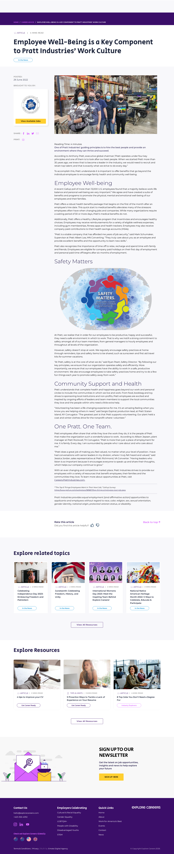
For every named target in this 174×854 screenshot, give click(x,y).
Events (102, 826)
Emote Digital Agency (58, 848)
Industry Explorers (129, 705)
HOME (16, 22)
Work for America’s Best (110, 821)
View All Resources (87, 625)
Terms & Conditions (22, 848)
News (101, 834)
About (101, 817)
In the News (23, 60)
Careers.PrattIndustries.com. (69, 480)
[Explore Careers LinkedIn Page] (23, 825)
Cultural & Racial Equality (69, 812)
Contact (102, 830)
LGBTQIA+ (62, 821)
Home (101, 812)
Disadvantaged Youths (68, 830)
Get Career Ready (28, 705)
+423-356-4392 (20, 817)
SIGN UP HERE (111, 777)
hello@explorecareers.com (26, 813)
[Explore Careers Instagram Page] (17, 825)
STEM (60, 834)
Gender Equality (64, 817)
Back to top (151, 522)
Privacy (35, 848)
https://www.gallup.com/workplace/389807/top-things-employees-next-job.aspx (90, 490)
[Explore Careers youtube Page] (29, 825)
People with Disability (67, 826)
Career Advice (27, 22)
